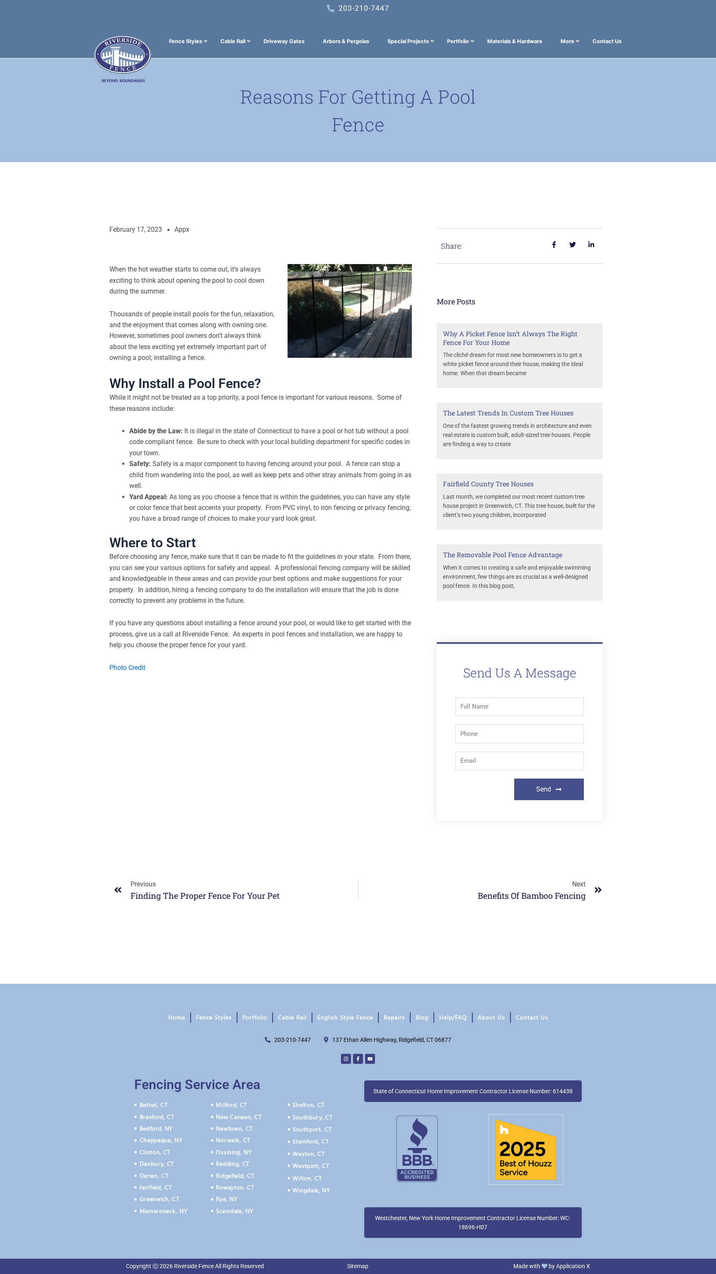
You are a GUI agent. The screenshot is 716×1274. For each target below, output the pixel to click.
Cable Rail (292, 1017)
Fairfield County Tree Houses (488, 483)
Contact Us (532, 1017)
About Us (491, 1017)
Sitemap (357, 1266)
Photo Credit (127, 668)
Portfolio (254, 1017)
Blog (422, 1017)
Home (176, 1017)
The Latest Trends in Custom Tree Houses (508, 412)
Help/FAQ (453, 1017)
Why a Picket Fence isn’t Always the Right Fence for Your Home (510, 338)
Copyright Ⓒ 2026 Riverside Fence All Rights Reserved (195, 1266)
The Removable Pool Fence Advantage (502, 554)
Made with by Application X (551, 1266)
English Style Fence (345, 1017)
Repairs (394, 1017)
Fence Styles (214, 1017)
